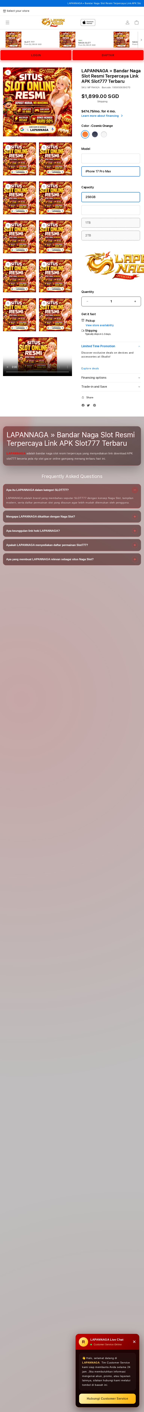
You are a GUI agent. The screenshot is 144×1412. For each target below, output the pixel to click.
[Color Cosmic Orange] (85, 134)
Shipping (102, 101)
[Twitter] (89, 406)
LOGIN (36, 55)
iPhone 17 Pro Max (98, 171)
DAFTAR (108, 55)
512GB (90, 210)
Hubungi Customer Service (107, 1398)
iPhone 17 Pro (94, 158)
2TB (88, 235)
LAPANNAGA (16, 453)
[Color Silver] (104, 134)
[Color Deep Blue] (95, 134)
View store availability (100, 325)
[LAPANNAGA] (53, 22)
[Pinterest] (95, 406)
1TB (88, 222)
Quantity (87, 292)
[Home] (88, 22)
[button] (7, 22)
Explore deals (90, 368)
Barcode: (107, 87)
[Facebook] (84, 406)
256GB (90, 197)
